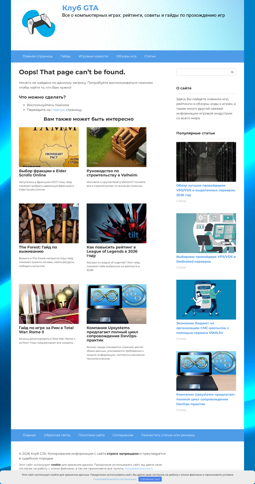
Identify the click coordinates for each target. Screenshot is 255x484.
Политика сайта (91, 435)
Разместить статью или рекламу (168, 435)
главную (58, 110)
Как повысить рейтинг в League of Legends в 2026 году (112, 251)
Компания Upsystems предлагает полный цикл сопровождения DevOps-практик (112, 334)
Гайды (65, 56)
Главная (29, 435)
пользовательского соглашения (114, 479)
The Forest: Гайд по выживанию (38, 249)
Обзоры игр (126, 56)
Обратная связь (57, 435)
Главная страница (37, 56)
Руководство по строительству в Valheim (112, 173)
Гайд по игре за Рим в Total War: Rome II (46, 330)
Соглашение (123, 435)
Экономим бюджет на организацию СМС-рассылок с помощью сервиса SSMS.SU (202, 328)
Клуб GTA (80, 7)
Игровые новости (93, 56)
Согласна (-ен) (150, 479)
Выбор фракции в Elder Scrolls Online (42, 173)
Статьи (150, 56)
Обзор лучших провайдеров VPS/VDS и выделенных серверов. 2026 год (205, 190)
